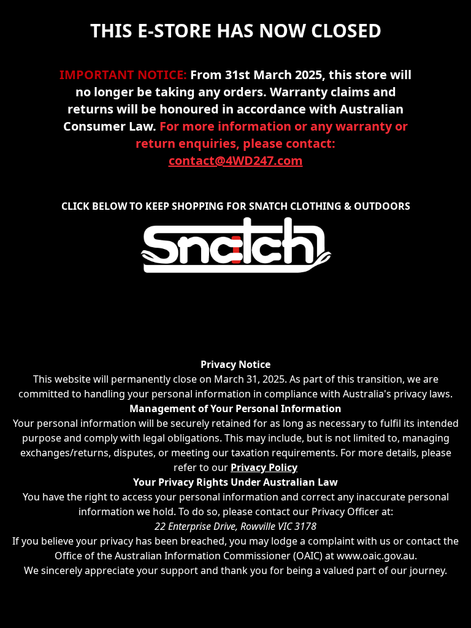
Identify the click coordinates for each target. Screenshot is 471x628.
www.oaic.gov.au (376, 555)
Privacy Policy (264, 467)
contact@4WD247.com (236, 160)
